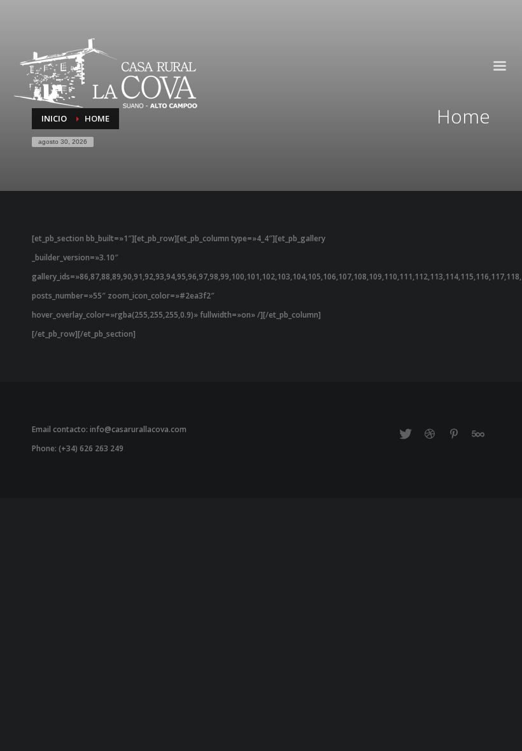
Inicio (54, 118)
